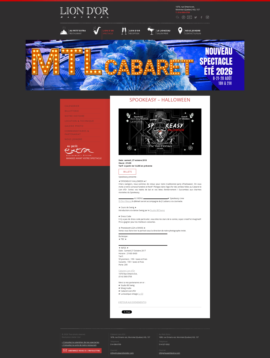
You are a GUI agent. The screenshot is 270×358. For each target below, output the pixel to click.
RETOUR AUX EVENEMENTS (132, 302)
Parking (183, 17)
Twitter (195, 17)
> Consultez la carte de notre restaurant (79, 345)
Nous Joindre (73, 139)
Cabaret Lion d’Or (127, 270)
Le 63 (140, 293)
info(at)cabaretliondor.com (122, 353)
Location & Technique (79, 120)
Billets (127, 171)
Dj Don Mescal (125, 201)
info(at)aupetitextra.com (169, 353)
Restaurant (78, 31)
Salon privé (163, 31)
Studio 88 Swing (157, 210)
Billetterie (72, 110)
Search (177, 17)
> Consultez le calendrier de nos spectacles (80, 342)
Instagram (207, 17)
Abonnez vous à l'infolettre (84, 350)
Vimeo (201, 17)
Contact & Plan (193, 31)
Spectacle (108, 32)
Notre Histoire (75, 115)
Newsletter (189, 17)
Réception (134, 31)
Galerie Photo (74, 125)
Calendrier (72, 105)
